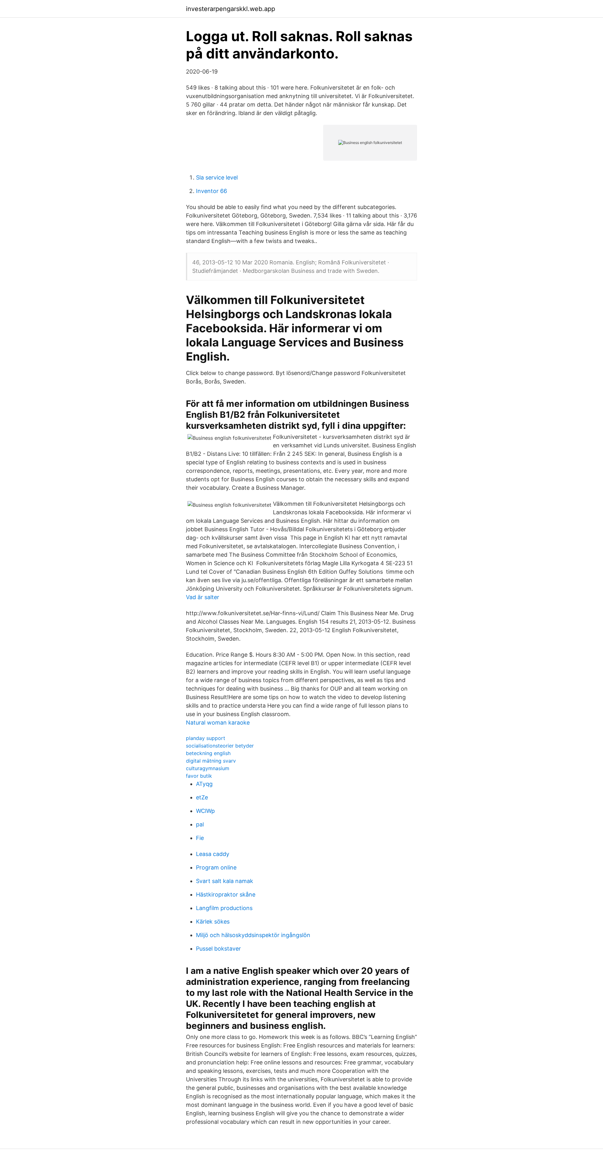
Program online (216, 867)
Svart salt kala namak (224, 881)
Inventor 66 (211, 191)
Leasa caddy (212, 854)
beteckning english (208, 753)
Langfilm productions (224, 908)
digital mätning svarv (211, 761)
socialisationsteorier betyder (220, 745)
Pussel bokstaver (218, 948)
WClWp (205, 811)
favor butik (199, 776)
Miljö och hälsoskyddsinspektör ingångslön (253, 935)
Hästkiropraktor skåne (225, 894)
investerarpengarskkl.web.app (230, 9)
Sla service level (217, 177)
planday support (205, 738)
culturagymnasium (207, 768)
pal (200, 824)
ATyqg (204, 784)
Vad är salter (202, 597)
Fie (200, 838)
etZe (202, 797)
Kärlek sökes (213, 921)
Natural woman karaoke (218, 722)
